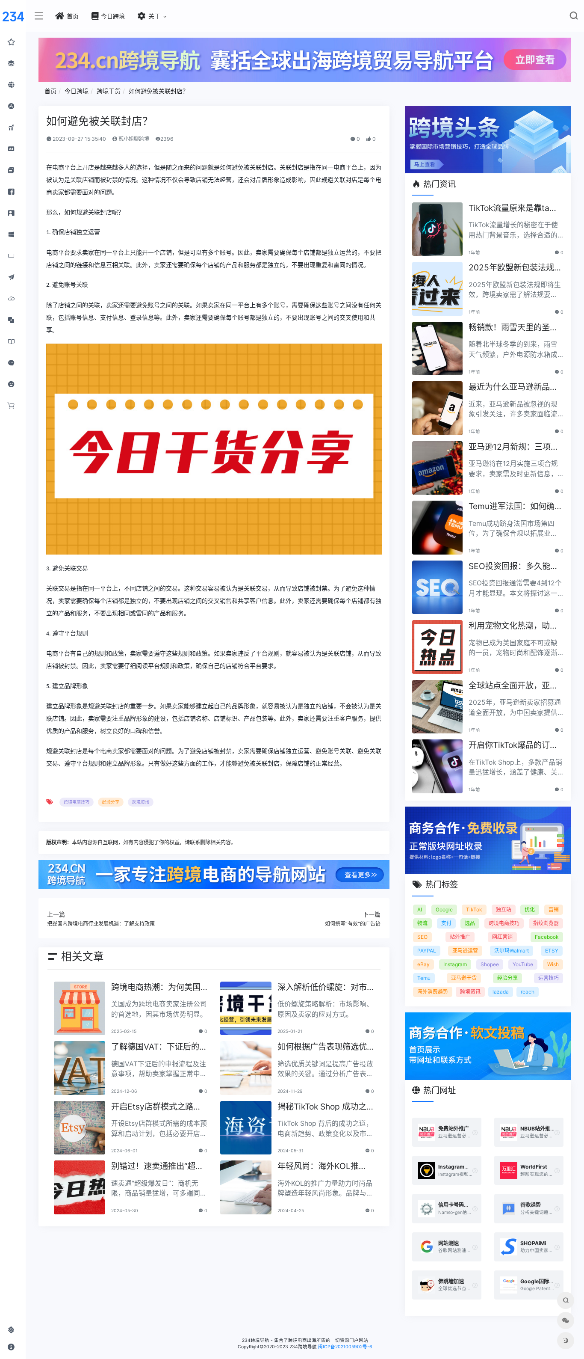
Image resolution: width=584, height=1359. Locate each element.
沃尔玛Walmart (511, 950)
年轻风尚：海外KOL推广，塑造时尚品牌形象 (318, 1166)
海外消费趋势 (432, 991)
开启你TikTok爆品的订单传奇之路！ (513, 745)
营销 (554, 909)
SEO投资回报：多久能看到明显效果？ (513, 567)
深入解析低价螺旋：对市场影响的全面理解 (322, 988)
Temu (424, 978)
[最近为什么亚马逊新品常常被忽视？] (437, 408)
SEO (422, 937)
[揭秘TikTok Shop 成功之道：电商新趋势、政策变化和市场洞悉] (245, 1128)
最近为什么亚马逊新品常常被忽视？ (513, 387)
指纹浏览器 (546, 923)
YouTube (523, 964)
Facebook (547, 937)
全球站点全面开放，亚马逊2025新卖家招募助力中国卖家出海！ (515, 686)
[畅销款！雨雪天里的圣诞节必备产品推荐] (437, 349)
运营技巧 (548, 978)
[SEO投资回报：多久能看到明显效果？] (437, 587)
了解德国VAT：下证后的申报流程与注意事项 (159, 1047)
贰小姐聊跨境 (133, 139)
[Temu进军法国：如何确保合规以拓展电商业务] (437, 528)
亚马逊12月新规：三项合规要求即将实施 (514, 447)
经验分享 (110, 801)
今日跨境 (76, 91)
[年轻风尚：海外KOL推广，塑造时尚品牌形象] (245, 1187)
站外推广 (460, 937)
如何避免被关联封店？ (159, 91)
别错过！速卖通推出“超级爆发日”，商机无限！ (157, 1166)
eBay (423, 964)
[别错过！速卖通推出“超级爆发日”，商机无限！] (79, 1187)
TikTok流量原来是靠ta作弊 (513, 208)
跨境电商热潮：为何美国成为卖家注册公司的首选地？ (156, 988)
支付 (446, 923)
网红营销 (502, 937)
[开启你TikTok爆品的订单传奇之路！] (437, 766)
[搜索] (573, 17)
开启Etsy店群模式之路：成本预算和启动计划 (156, 1107)
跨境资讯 (140, 801)
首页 (50, 91)
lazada (501, 991)
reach (527, 991)
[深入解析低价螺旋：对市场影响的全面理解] (245, 1009)
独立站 (503, 909)
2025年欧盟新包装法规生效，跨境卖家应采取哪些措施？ (515, 268)
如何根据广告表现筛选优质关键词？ (322, 1047)
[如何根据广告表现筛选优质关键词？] (245, 1068)
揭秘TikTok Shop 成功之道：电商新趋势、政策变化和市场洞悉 (322, 1107)
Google (444, 909)
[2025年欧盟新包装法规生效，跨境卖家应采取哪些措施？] (437, 289)
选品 (470, 923)
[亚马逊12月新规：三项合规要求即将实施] (437, 468)
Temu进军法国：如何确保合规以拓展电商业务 (516, 507)
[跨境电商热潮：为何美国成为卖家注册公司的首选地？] (79, 1009)
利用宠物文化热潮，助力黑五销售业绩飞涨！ (513, 626)
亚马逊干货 (464, 978)
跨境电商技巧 (76, 801)
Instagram (455, 964)
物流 (422, 923)
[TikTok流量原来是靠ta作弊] (437, 229)
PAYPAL (426, 950)
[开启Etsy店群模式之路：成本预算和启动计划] (79, 1128)
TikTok (474, 909)
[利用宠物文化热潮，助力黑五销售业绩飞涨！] (437, 647)
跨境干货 (109, 91)
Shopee (490, 964)
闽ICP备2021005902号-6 (345, 1347)
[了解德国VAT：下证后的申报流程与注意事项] (79, 1068)
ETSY (551, 950)
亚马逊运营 (465, 950)
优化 (530, 909)
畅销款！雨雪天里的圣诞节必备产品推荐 (513, 328)
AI (419, 909)
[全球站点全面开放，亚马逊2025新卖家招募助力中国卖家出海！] (437, 707)
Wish (553, 964)
